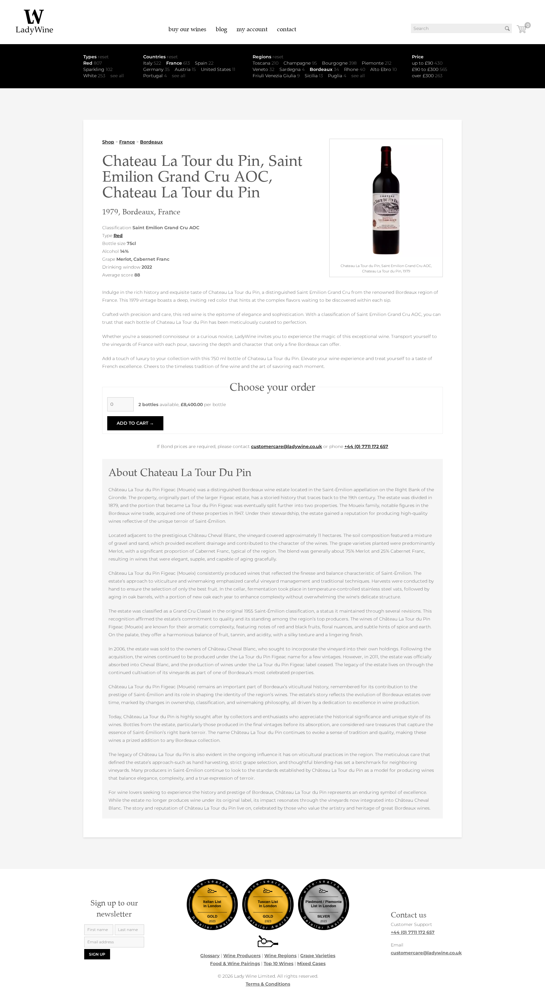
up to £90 (427, 63)
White (94, 76)
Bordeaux (324, 69)
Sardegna (292, 69)
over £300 (427, 76)
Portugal (155, 76)
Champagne (300, 63)
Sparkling (98, 69)
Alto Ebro (383, 69)
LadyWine (35, 22)
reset (103, 57)
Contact (286, 29)
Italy (152, 63)
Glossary (210, 955)
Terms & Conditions (268, 984)
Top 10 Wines (278, 963)
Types (96, 57)
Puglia (337, 76)
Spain (204, 63)
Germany (156, 69)
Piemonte (376, 63)
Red (92, 63)
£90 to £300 (429, 69)
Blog (221, 29)
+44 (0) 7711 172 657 (366, 446)
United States (218, 69)
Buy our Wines (187, 29)
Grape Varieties (317, 955)
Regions (268, 57)
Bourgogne (339, 63)
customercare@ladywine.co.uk (286, 446)
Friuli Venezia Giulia (276, 76)
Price (418, 57)
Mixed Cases (311, 963)
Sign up (97, 954)
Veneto (263, 69)
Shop (108, 142)
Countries (160, 57)
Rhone (354, 69)
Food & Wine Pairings (235, 963)
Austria (185, 69)
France (178, 63)
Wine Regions (280, 955)
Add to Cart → (135, 423)
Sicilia (314, 76)
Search (507, 28)
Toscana (265, 63)
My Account (252, 29)
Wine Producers (242, 955)
